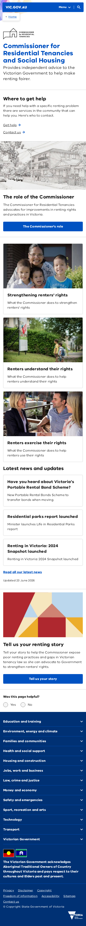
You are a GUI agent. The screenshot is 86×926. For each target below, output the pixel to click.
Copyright (44, 890)
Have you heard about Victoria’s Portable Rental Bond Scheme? (40, 484)
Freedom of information (20, 896)
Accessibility (51, 896)
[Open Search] (79, 7)
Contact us (11, 902)
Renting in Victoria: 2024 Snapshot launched (32, 548)
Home (12, 17)
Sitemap (69, 896)
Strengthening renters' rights (37, 295)
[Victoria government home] (75, 915)
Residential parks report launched (42, 516)
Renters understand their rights (40, 369)
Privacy (8, 890)
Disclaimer (25, 890)
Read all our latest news (22, 572)
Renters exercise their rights (36, 443)
